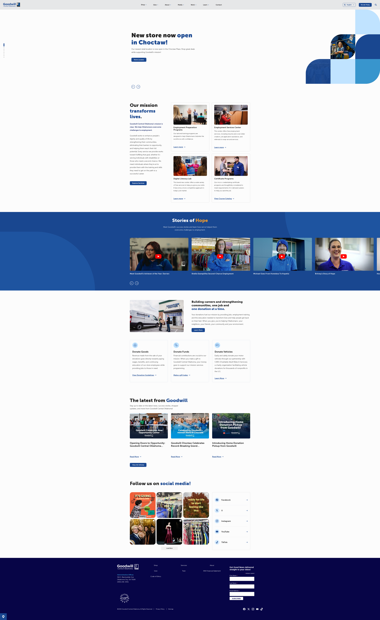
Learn (205, 5)
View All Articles (138, 465)
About (167, 5)
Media (180, 5)
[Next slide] (138, 87)
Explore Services (138, 183)
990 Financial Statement (212, 571)
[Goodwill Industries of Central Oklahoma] (11, 5)
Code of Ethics (156, 576)
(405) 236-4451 (123, 582)
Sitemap (170, 609)
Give (155, 5)
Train (184, 571)
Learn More (198, 330)
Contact (219, 5)
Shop (143, 5)
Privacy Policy (160, 609)
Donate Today (365, 5)
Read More (134, 457)
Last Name (234, 583)
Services (184, 565)
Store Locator (139, 60)
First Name (234, 575)
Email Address (235, 591)
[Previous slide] (133, 87)
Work (193, 5)
